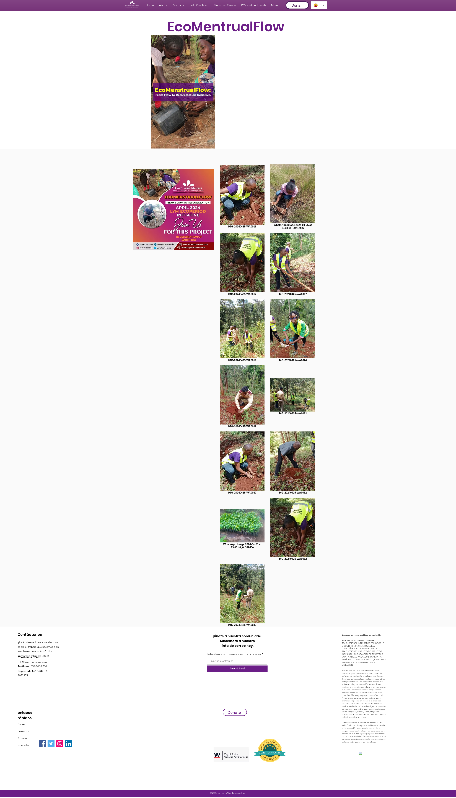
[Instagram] (59, 743)
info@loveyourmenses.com (33, 662)
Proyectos (23, 731)
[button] (210, 145)
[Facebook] (42, 743)
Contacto (23, 745)
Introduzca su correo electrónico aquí (234, 654)
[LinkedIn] (68, 743)
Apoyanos (23, 738)
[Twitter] (51, 743)
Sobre (21, 724)
